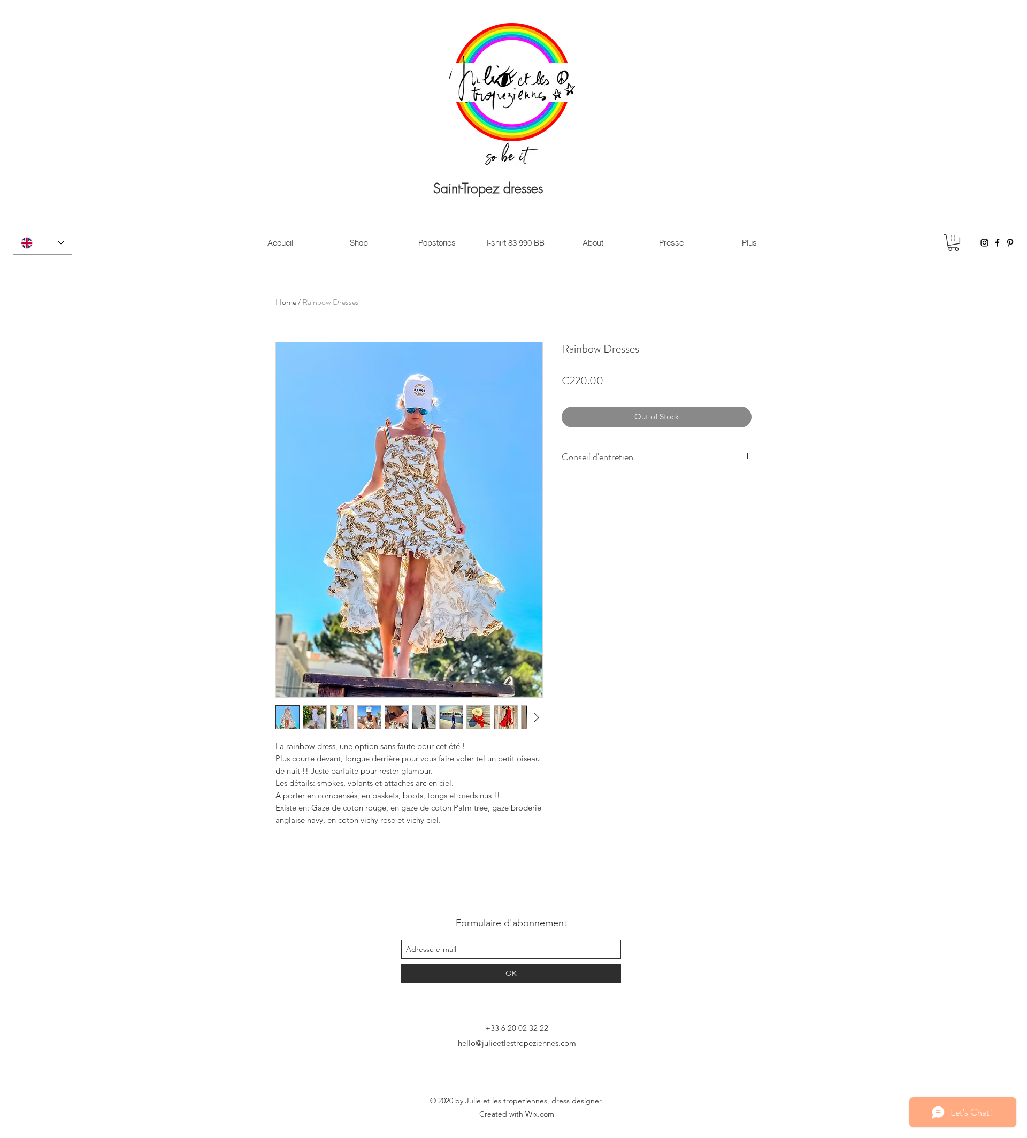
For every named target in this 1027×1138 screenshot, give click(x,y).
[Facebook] (997, 243)
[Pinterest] (1010, 243)
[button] (953, 242)
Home (285, 302)
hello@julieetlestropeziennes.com (517, 1043)
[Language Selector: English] (42, 243)
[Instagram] (984, 243)
